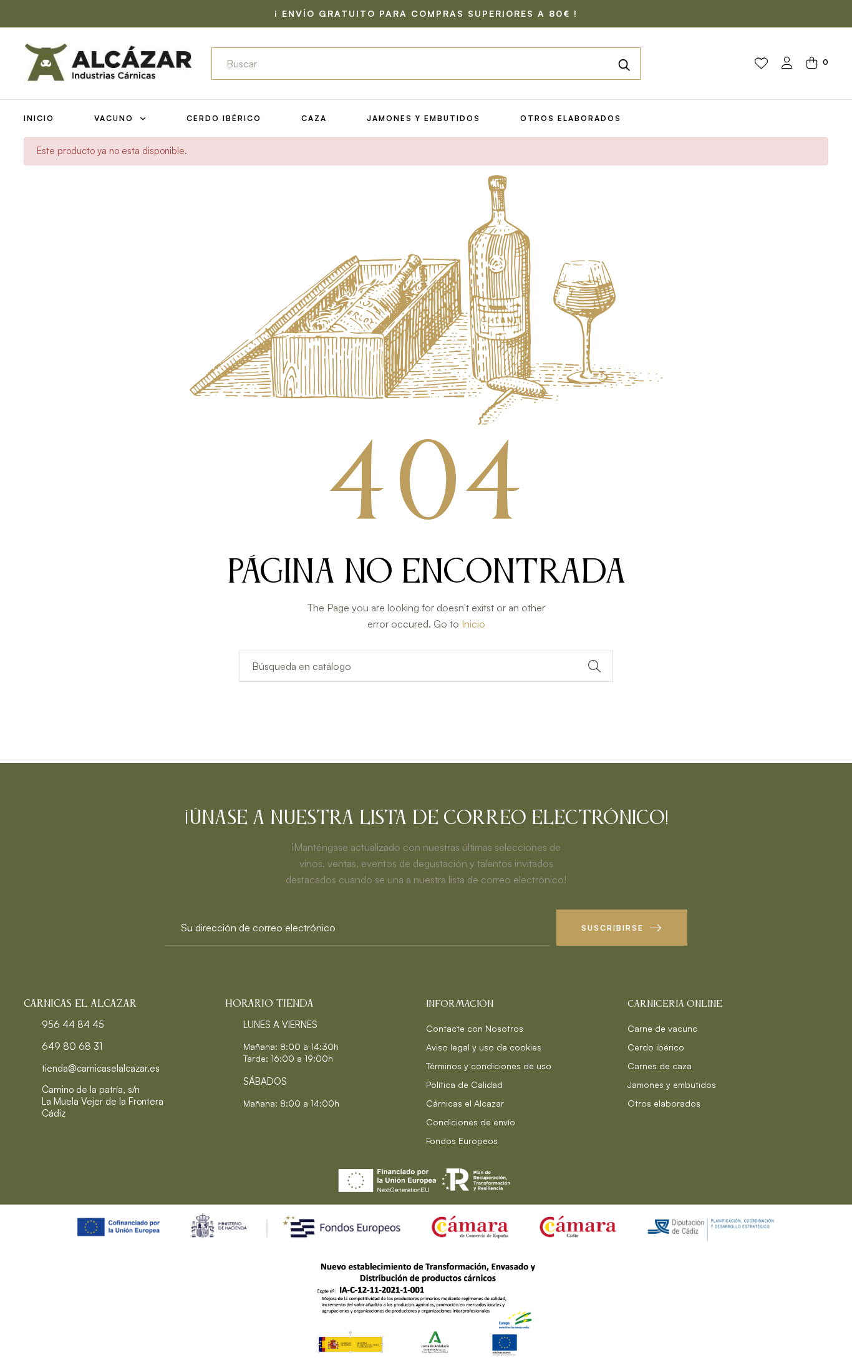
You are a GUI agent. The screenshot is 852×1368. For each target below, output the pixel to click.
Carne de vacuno (662, 1028)
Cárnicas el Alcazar (465, 1103)
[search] (624, 63)
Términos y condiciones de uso (488, 1065)
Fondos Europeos (462, 1140)
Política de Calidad (464, 1084)
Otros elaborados (663, 1103)
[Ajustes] (787, 64)
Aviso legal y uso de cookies (483, 1047)
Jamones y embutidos (671, 1084)
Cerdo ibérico (655, 1047)
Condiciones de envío (470, 1122)
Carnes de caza (659, 1065)
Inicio (473, 624)
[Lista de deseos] (761, 63)
